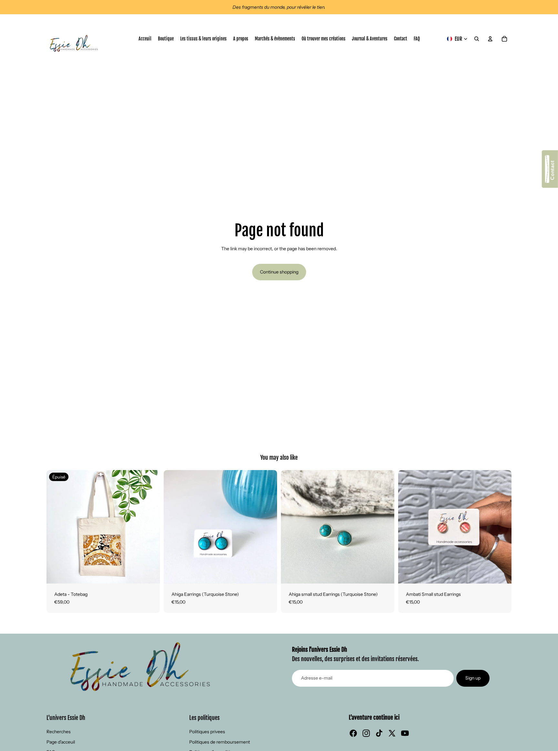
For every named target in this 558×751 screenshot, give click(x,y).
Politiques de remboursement (219, 742)
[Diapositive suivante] (150, 527)
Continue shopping (279, 272)
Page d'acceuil (60, 742)
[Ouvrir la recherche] (477, 39)
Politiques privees (207, 732)
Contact (552, 171)
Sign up (472, 678)
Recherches (58, 732)
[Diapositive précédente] (56, 527)
